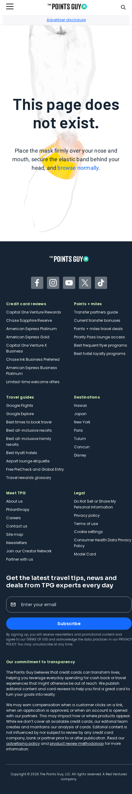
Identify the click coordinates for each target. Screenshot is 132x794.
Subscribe (68, 623)
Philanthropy (17, 509)
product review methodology (77, 743)
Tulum (80, 438)
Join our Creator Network (29, 551)
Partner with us (19, 559)
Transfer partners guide (96, 312)
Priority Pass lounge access (99, 337)
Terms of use (86, 523)
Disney (80, 455)
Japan (80, 413)
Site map (14, 534)
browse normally (78, 168)
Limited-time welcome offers (33, 381)
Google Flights (19, 405)
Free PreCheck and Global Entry (35, 469)
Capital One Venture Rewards (33, 312)
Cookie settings (88, 531)
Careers (13, 517)
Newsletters (16, 542)
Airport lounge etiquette (27, 461)
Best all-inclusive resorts (29, 430)
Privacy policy (87, 515)
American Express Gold (27, 337)
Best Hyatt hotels (21, 452)
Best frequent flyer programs (100, 345)
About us (14, 501)
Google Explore (20, 413)
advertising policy (23, 743)
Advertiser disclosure (66, 19)
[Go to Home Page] (67, 7)
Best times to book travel (29, 422)
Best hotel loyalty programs (100, 353)
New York (82, 422)
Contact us (16, 526)
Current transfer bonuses (97, 320)
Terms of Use (37, 639)
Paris (78, 430)
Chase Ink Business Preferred (33, 359)
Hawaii (80, 405)
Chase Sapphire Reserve (29, 320)
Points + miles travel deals (98, 328)
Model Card (85, 554)
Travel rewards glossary (28, 477)
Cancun (82, 447)
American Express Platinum (31, 328)
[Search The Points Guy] (123, 6)
